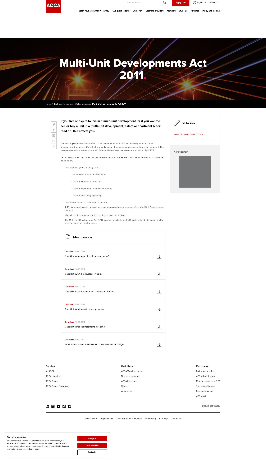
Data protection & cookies (129, 418)
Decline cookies (92, 445)
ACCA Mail (201, 396)
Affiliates (195, 11)
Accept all (92, 438)
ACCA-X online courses (132, 371)
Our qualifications (120, 11)
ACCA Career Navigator (57, 386)
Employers (138, 11)
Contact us (176, 418)
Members (171, 11)
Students (183, 11)
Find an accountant (130, 376)
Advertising (150, 418)
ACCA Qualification (205, 376)
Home (49, 104)
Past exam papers (204, 391)
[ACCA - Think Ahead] (53, 12)
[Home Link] (210, 406)
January (86, 104)
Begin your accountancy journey (94, 11)
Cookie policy (34, 449)
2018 (77, 104)
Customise (92, 452)
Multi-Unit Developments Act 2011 (188, 134)
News (123, 386)
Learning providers (155, 11)
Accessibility (91, 418)
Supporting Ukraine (205, 386)
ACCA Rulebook (129, 381)
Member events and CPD (208, 381)
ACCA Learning (53, 376)
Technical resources (63, 104)
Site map (163, 418)
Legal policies (106, 418)
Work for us (126, 391)
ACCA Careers (52, 381)
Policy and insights (211, 11)
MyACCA (50, 371)
